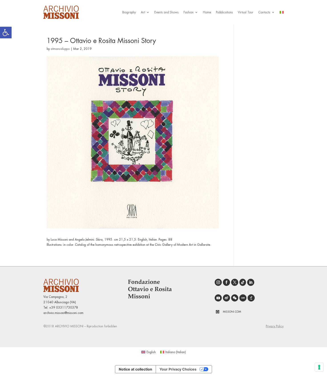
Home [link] (207, 12)
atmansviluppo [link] (60, 48)
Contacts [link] (264, 12)
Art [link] (143, 12)
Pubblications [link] (224, 12)
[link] (6, 32)
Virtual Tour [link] (245, 12)
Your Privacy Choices (177, 369)
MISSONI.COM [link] (232, 311)
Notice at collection (135, 369)
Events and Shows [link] (166, 12)
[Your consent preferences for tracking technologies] (319, 367)
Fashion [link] (189, 12)
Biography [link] (129, 12)
